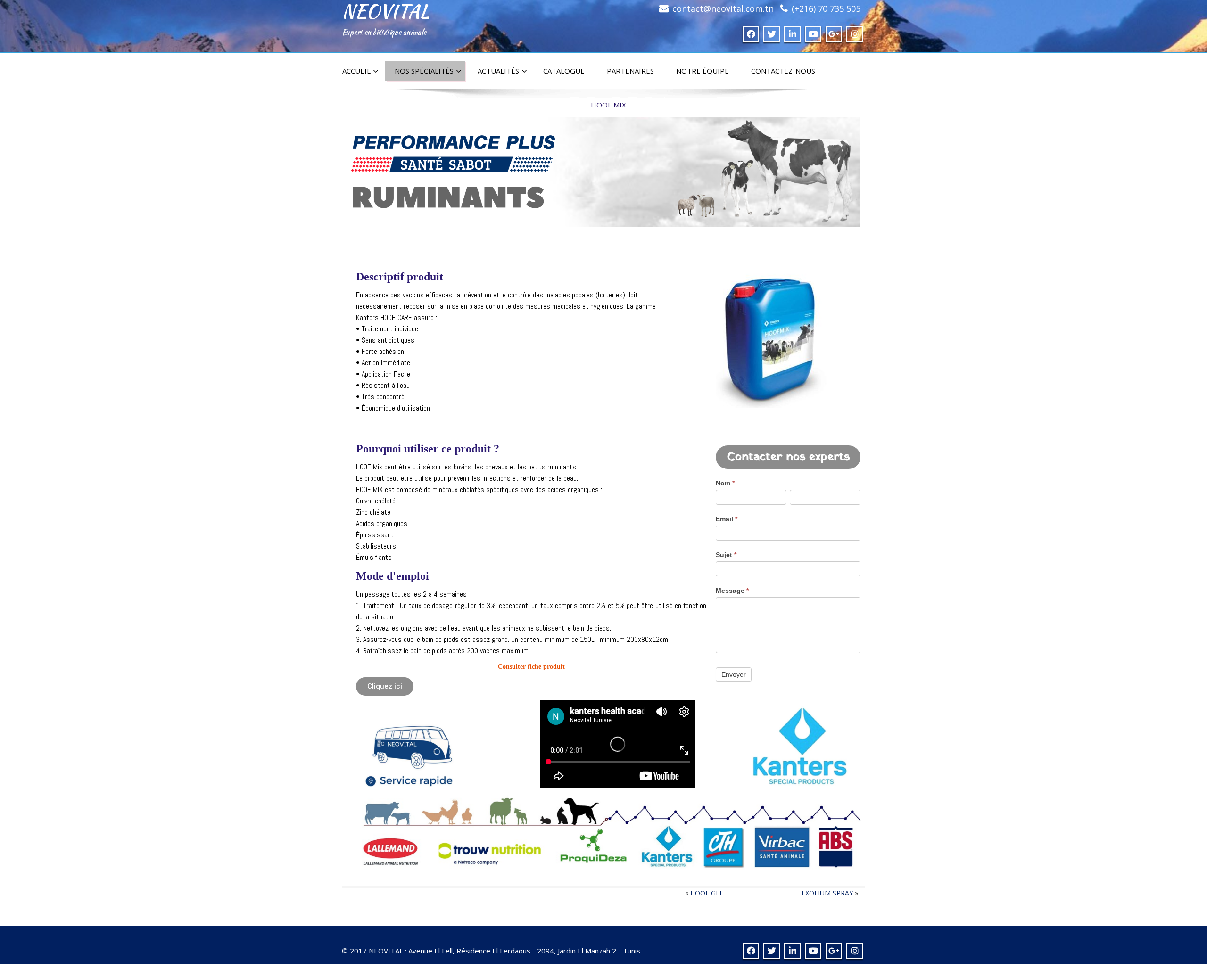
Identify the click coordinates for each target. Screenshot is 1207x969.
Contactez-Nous (783, 70)
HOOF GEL (706, 892)
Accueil (356, 70)
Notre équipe (702, 70)
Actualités (498, 70)
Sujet (726, 554)
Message (732, 590)
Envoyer (733, 674)
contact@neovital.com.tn (723, 8)
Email (726, 519)
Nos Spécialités (424, 70)
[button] (384, 686)
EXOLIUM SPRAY (827, 892)
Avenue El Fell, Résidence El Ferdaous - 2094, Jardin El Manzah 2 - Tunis (524, 950)
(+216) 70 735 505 (826, 8)
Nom (725, 483)
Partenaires (630, 70)
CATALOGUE (564, 70)
